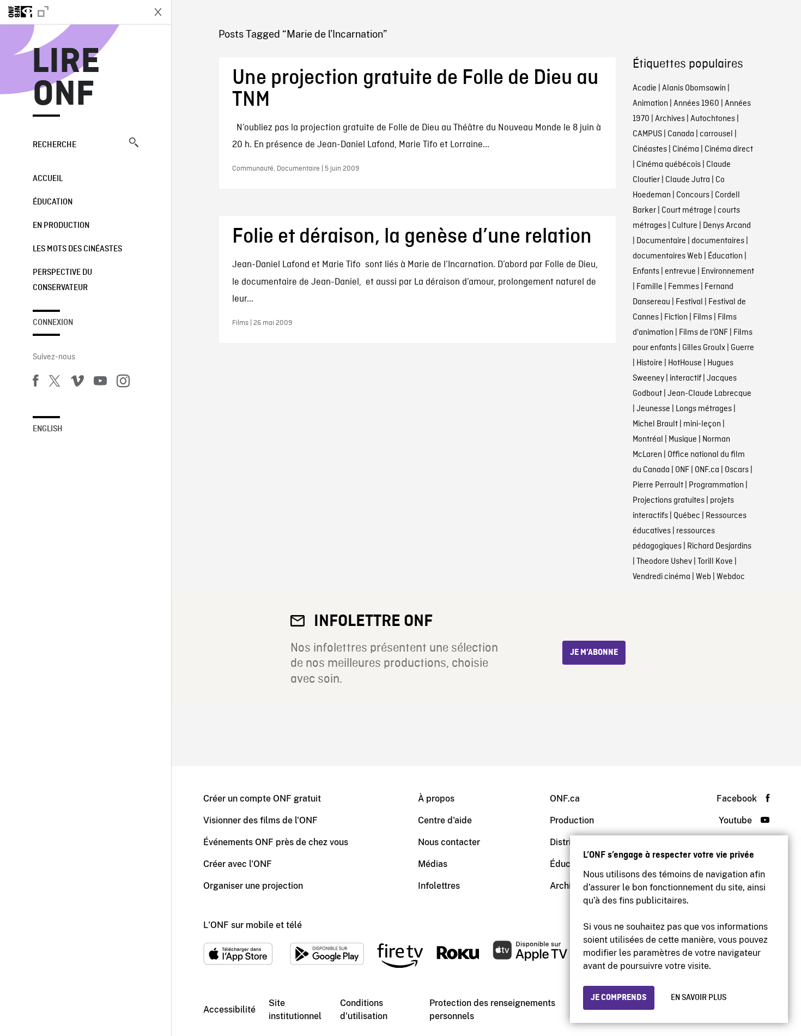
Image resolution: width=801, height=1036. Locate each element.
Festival (689, 302)
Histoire (649, 363)
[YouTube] (100, 382)
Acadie (645, 88)
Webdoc (731, 576)
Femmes (683, 286)
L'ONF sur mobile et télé (252, 925)
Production (572, 820)
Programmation (716, 485)
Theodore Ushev (664, 561)
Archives (670, 118)
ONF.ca (707, 470)
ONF (682, 470)
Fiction (676, 317)
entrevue (680, 271)
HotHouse (685, 363)
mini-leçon (702, 424)
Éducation (52, 202)
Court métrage (687, 210)
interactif (685, 378)
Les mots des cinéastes (77, 249)
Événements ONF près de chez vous (275, 842)
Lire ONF (66, 78)
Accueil (48, 178)
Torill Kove (715, 561)
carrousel (716, 134)
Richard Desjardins (719, 546)
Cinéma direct (729, 149)
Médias (432, 864)
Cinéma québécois (668, 164)
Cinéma (685, 149)
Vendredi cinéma (661, 576)
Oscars (737, 470)
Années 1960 (696, 103)
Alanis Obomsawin (694, 88)
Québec (686, 515)
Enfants (646, 271)
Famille (649, 286)
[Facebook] (35, 382)
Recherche (54, 145)
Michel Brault (655, 424)
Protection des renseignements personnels (492, 1009)
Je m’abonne (594, 652)
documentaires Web (667, 256)
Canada (681, 134)
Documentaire (661, 241)
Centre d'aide (445, 820)
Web (703, 576)
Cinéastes (650, 149)
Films (702, 317)
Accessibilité (229, 1009)
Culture (684, 225)
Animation (650, 103)
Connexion (53, 322)
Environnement (727, 271)
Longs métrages (704, 408)
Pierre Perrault (658, 485)
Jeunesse (653, 408)
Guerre (742, 347)
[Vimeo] (77, 382)
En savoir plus (698, 997)
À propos (436, 798)
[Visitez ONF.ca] (72, 12)
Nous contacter (449, 842)
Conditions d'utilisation (363, 1009)
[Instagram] (123, 382)
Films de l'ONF (703, 332)
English (48, 429)
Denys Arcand (727, 225)
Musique (683, 439)
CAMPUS (647, 134)
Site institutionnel (295, 1009)
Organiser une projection (253, 886)
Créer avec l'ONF (237, 864)
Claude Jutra (687, 179)
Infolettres (439, 886)
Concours (692, 195)
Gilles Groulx (703, 347)
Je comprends (619, 997)
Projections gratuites (669, 500)
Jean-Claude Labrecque (709, 393)
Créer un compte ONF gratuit (262, 798)
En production (61, 225)
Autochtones (712, 118)
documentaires (717, 241)
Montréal (648, 439)
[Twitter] (54, 382)
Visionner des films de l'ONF (260, 820)
